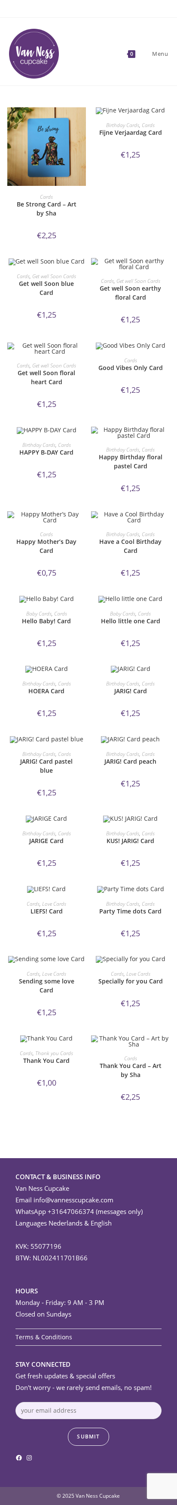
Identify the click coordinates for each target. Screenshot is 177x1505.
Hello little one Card (130, 621)
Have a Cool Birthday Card (130, 546)
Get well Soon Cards (54, 276)
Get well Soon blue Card (46, 288)
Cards (46, 196)
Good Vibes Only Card (130, 368)
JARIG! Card (130, 691)
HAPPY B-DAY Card (46, 452)
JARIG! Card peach (130, 761)
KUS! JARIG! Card (130, 841)
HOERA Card (46, 691)
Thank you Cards (54, 1053)
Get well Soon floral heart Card (46, 377)
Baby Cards (39, 613)
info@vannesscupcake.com (73, 1200)
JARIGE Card (46, 841)
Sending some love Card (46, 985)
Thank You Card (46, 1060)
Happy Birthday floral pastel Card (130, 461)
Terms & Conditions (43, 1337)
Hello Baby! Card (46, 621)
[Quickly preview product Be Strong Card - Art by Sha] (81, 122)
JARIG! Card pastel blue (46, 765)
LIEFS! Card (47, 911)
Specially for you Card (130, 981)
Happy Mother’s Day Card (46, 546)
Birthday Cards (122, 125)
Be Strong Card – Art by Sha (46, 208)
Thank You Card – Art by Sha (131, 1070)
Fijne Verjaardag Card (130, 132)
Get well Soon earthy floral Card (130, 292)
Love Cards (54, 903)
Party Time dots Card (130, 911)
